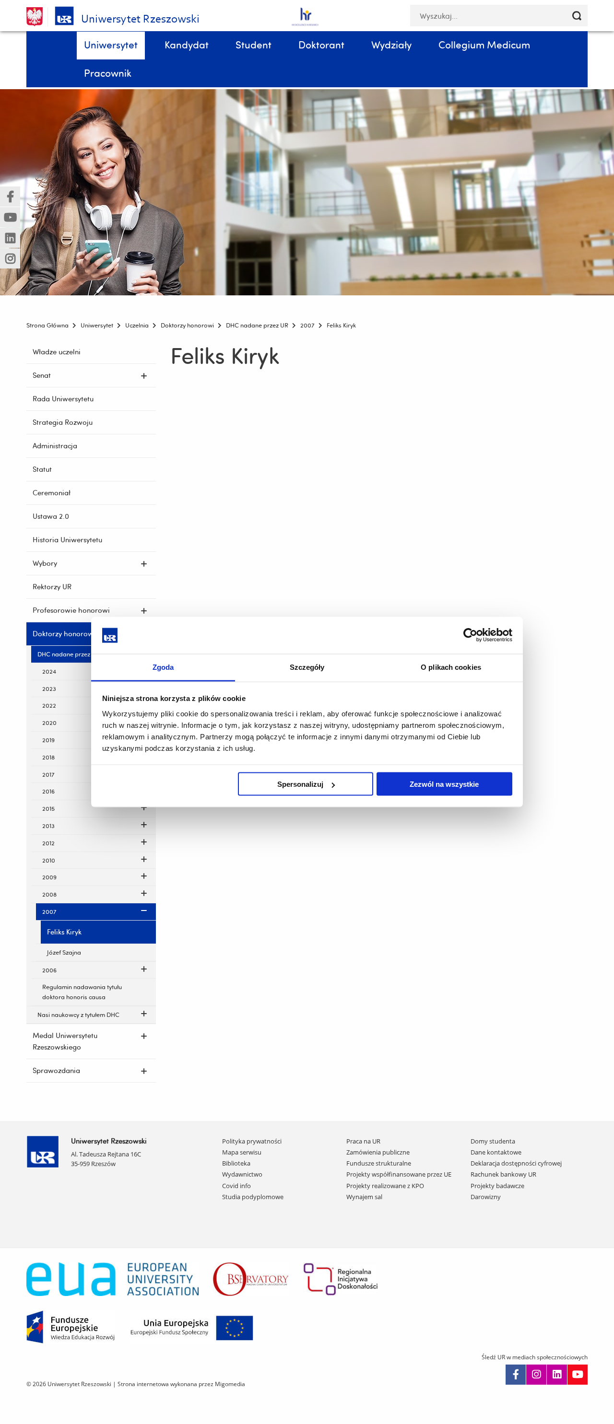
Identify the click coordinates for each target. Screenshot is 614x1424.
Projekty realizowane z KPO (385, 1185)
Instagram (536, 1375)
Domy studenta (493, 1141)
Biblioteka (236, 1163)
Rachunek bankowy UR (503, 1174)
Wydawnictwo (242, 1174)
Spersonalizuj (300, 784)
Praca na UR (363, 1141)
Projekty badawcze (497, 1185)
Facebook (516, 1375)
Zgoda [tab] (163, 667)
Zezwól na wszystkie (444, 784)
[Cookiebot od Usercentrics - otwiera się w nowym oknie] (470, 635)
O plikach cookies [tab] (451, 667)
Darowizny (486, 1196)
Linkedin (557, 1375)
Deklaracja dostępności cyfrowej (516, 1163)
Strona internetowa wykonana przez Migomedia (181, 1384)
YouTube (577, 1375)
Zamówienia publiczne (378, 1152)
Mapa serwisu (241, 1152)
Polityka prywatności (252, 1141)
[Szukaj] (577, 15)
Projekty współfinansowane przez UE (398, 1174)
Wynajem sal (364, 1196)
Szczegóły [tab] (307, 667)
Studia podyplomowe (252, 1196)
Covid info (236, 1185)
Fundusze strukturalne (378, 1163)
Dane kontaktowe (496, 1152)
